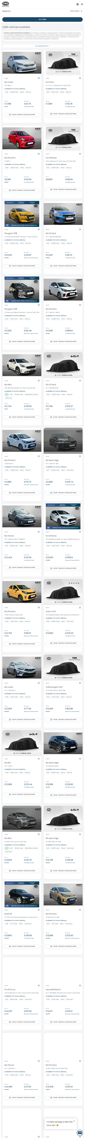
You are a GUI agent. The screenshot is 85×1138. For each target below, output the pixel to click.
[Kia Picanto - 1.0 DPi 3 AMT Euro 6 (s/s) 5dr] (63, 1050)
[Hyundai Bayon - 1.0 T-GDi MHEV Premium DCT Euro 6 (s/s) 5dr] (63, 974)
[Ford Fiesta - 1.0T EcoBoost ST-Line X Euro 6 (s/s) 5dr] (63, 142)
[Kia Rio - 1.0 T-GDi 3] (21, 747)
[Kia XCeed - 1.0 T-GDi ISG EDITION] (63, 218)
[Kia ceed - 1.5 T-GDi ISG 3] (21, 672)
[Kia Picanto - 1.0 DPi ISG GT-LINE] (63, 898)
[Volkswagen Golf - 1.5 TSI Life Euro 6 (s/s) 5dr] (63, 672)
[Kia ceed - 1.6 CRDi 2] (21, 67)
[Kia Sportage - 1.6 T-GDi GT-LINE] (63, 445)
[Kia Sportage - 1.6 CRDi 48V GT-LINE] (63, 823)
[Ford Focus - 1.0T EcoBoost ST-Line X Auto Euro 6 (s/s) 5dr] (21, 974)
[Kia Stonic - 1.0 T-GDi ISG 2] (21, 1050)
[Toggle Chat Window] (80, 1133)
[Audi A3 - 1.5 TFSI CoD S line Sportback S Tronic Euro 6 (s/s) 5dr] (21, 898)
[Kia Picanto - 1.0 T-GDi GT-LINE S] (63, 293)
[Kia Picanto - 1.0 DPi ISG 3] (21, 445)
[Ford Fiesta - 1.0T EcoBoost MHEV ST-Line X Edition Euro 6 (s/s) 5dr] (63, 520)
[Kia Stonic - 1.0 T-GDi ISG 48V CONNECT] (21, 520)
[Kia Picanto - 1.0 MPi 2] (21, 142)
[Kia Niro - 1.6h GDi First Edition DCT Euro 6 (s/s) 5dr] (21, 369)
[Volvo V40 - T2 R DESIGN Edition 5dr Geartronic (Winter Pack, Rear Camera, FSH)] (63, 596)
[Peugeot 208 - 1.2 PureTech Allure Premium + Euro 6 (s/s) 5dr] (21, 293)
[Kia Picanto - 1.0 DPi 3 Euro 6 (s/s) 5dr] (21, 596)
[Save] (39, 82)
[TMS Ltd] (5, 4)
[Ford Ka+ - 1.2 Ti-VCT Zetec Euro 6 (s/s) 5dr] (63, 67)
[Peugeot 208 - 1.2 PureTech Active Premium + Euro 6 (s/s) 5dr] (21, 218)
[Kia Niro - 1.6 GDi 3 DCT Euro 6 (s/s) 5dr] (21, 823)
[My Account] (78, 4)
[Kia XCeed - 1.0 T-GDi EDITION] (63, 369)
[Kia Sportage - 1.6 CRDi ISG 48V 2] (63, 747)
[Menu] (82, 4)
